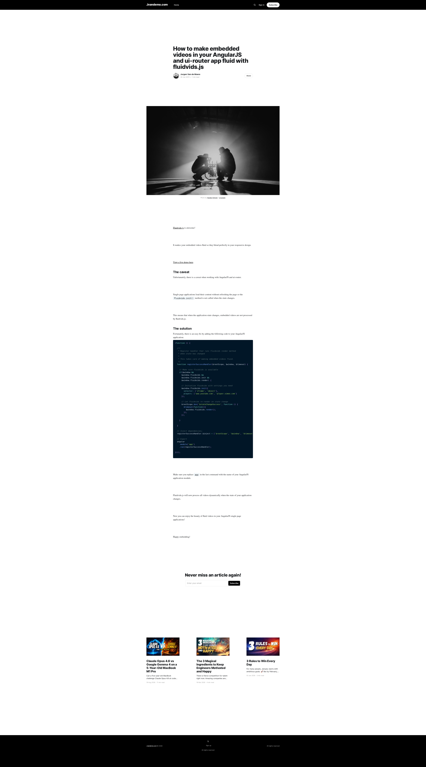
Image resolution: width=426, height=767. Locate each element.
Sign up (208, 745)
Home (176, 5)
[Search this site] (254, 5)
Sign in (261, 5)
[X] (208, 741)
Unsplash (222, 198)
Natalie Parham (212, 198)
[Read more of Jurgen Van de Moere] (176, 76)
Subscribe (273, 5)
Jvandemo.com (157, 4)
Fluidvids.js (178, 227)
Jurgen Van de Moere (190, 74)
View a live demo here (183, 262)
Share (249, 76)
